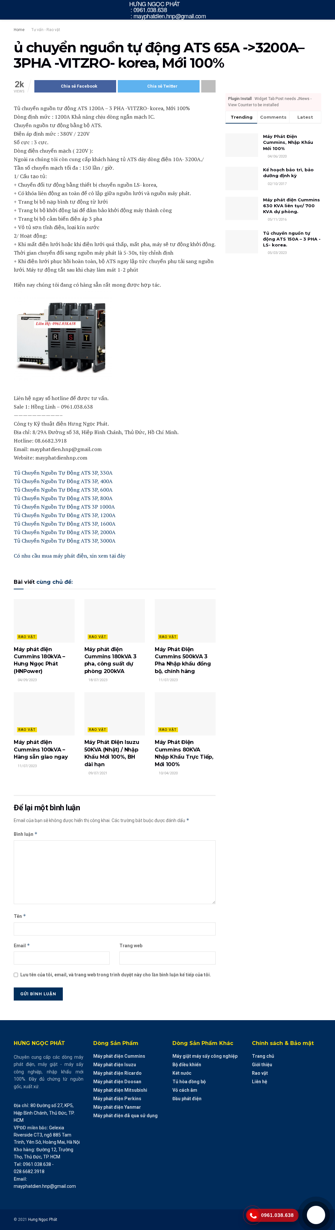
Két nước (181, 1073)
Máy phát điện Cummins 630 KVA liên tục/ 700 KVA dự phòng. (291, 205)
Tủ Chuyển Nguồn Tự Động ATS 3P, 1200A (64, 515)
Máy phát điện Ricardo (117, 1073)
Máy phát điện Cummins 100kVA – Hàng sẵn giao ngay (41, 749)
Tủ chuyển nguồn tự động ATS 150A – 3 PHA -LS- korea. (292, 238)
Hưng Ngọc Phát (42, 1219)
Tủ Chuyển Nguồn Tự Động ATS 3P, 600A (63, 489)
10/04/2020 (168, 773)
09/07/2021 (97, 773)
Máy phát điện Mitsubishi (120, 1090)
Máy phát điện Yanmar (117, 1107)
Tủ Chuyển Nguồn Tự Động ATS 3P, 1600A (64, 523)
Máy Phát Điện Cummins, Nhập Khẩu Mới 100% (288, 142)
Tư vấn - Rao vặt (45, 29)
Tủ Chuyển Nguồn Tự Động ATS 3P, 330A (63, 472)
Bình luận (26, 834)
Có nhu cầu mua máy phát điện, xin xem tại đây (69, 555)
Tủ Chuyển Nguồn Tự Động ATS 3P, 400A (63, 481)
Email (22, 945)
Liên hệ (259, 1081)
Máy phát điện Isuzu (114, 1064)
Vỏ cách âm (184, 1090)
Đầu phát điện (187, 1098)
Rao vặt (27, 637)
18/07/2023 (97, 680)
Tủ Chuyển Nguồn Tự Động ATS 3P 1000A (64, 506)
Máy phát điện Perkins (117, 1098)
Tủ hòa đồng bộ (189, 1081)
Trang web (130, 945)
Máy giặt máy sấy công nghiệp (205, 1056)
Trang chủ (263, 1056)
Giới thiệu (262, 1064)
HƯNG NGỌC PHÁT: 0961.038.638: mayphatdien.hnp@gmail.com (167, 10)
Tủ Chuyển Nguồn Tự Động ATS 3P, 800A (63, 498)
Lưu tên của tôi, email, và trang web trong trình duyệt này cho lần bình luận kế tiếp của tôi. (115, 974)
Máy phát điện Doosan (117, 1081)
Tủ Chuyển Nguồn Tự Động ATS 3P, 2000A (64, 532)
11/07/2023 (168, 680)
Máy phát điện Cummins (119, 1056)
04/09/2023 (27, 680)
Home (19, 29)
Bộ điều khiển (186, 1064)
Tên (20, 916)
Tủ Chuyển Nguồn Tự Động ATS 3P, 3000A (64, 540)
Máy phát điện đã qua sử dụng (125, 1115)
